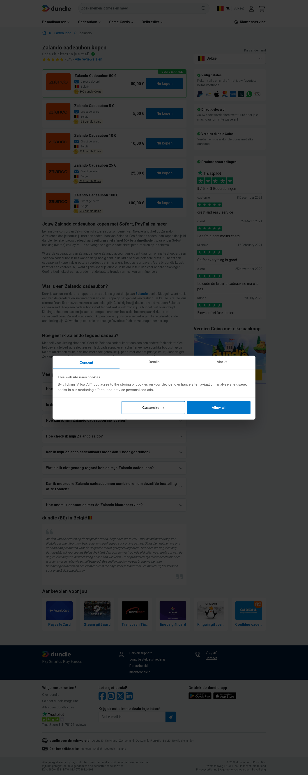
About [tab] (222, 361)
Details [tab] (154, 361)
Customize (150, 408)
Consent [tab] (86, 362)
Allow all (218, 408)
